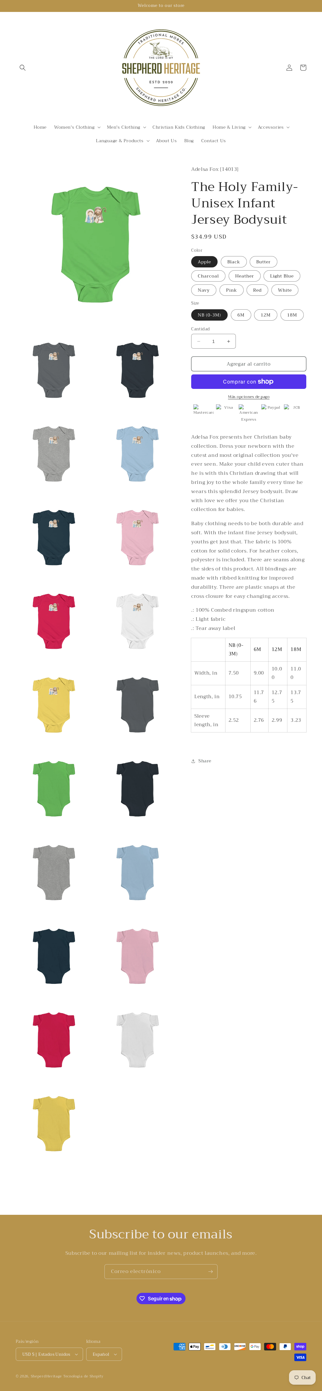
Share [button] (204, 761)
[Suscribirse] (210, 1271)
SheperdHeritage (46, 1376)
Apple (204, 262)
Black (233, 262)
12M (266, 315)
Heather (244, 276)
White (285, 290)
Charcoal (208, 276)
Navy (204, 290)
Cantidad (200, 329)
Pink (231, 290)
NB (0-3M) (209, 315)
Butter (263, 262)
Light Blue (282, 276)
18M (292, 315)
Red (257, 290)
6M (241, 315)
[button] (23, 68)
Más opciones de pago (248, 397)
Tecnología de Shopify (83, 1376)
